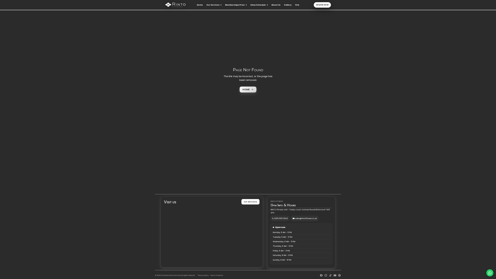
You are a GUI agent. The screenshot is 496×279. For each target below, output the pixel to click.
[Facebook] (321, 275)
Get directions (250, 201)
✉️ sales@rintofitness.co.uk (304, 218)
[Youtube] (334, 275)
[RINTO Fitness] (176, 5)
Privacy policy (203, 275)
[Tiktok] (330, 275)
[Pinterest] (339, 275)
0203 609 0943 (281, 218)
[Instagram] (325, 275)
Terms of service (216, 275)
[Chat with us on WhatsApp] (489, 272)
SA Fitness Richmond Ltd (170, 275)
